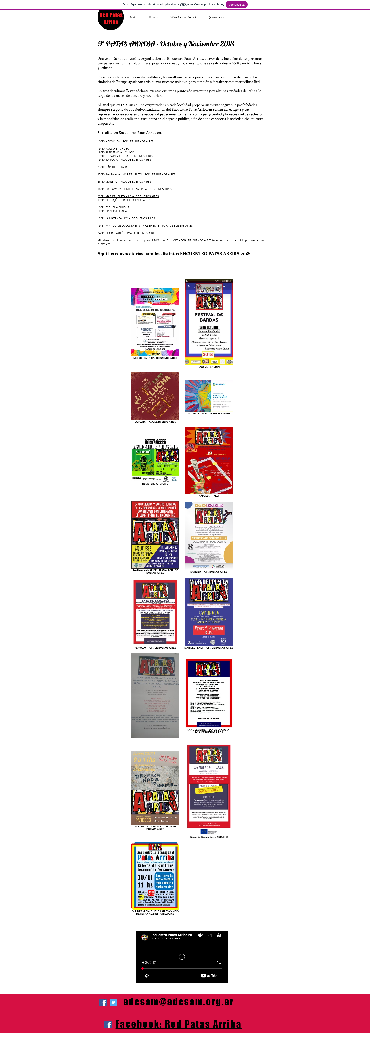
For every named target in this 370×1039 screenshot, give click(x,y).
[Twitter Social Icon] (113, 1002)
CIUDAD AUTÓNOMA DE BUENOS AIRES (130, 233)
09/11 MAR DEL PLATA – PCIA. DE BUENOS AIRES (128, 196)
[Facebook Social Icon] (108, 1024)
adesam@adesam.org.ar (178, 1001)
